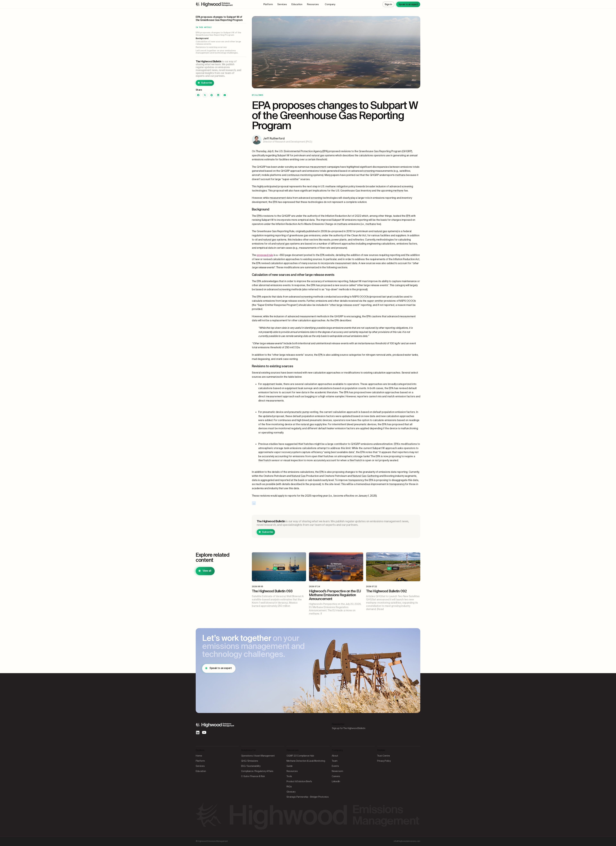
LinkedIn (336, 781)
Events (335, 766)
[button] (198, 95)
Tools (289, 776)
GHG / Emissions (249, 760)
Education (296, 4)
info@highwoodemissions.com (407, 841)
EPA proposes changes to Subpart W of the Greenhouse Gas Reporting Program (218, 33)
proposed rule (265, 255)
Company (330, 4)
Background (202, 38)
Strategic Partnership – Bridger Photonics (308, 796)
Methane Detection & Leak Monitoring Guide (306, 763)
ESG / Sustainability (251, 766)
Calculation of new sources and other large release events (218, 42)
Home (199, 755)
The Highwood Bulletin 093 (272, 591)
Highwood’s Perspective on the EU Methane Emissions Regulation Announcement (335, 595)
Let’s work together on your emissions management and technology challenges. (217, 51)
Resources (313, 4)
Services (282, 4)
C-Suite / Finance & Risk (253, 776)
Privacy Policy (384, 760)
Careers (336, 776)
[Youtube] (204, 732)
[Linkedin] (198, 732)
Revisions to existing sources (211, 47)
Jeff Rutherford (274, 138)
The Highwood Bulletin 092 (386, 591)
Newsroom (337, 771)
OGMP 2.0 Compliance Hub (300, 755)
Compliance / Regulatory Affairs (257, 771)
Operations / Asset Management (258, 755)
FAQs (289, 786)
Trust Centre (383, 755)
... (254, 503)
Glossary (291, 791)
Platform (268, 4)
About (335, 755)
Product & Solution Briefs (299, 781)
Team (335, 760)
